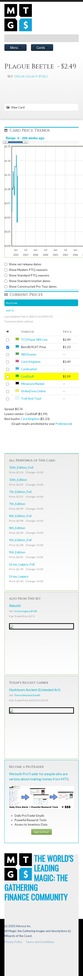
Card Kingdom (31, 361)
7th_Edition (17, 504)
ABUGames (28, 354)
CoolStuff (27, 376)
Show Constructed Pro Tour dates (33, 286)
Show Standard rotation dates (29, 281)
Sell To (10, 310)
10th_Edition (18, 480)
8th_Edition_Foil (20, 516)
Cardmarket (29, 369)
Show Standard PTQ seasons (29, 275)
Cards (41, 47)
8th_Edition (17, 528)
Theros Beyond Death (27, 695)
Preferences (63, 424)
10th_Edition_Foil (21, 467)
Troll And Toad (31, 398)
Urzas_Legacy (18, 576)
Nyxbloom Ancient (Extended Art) (34, 690)
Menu (14, 47)
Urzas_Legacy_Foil (22, 564)
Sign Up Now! (41, 831)
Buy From (11, 302)
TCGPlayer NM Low (34, 339)
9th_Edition (17, 552)
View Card (17, 107)
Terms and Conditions (40, 942)
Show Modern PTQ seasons (28, 270)
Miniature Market (32, 384)
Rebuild (15, 606)
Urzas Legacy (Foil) (31, 76)
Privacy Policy (13, 942)
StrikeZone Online (33, 391)
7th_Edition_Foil (20, 492)
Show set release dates (25, 264)
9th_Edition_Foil (20, 540)
